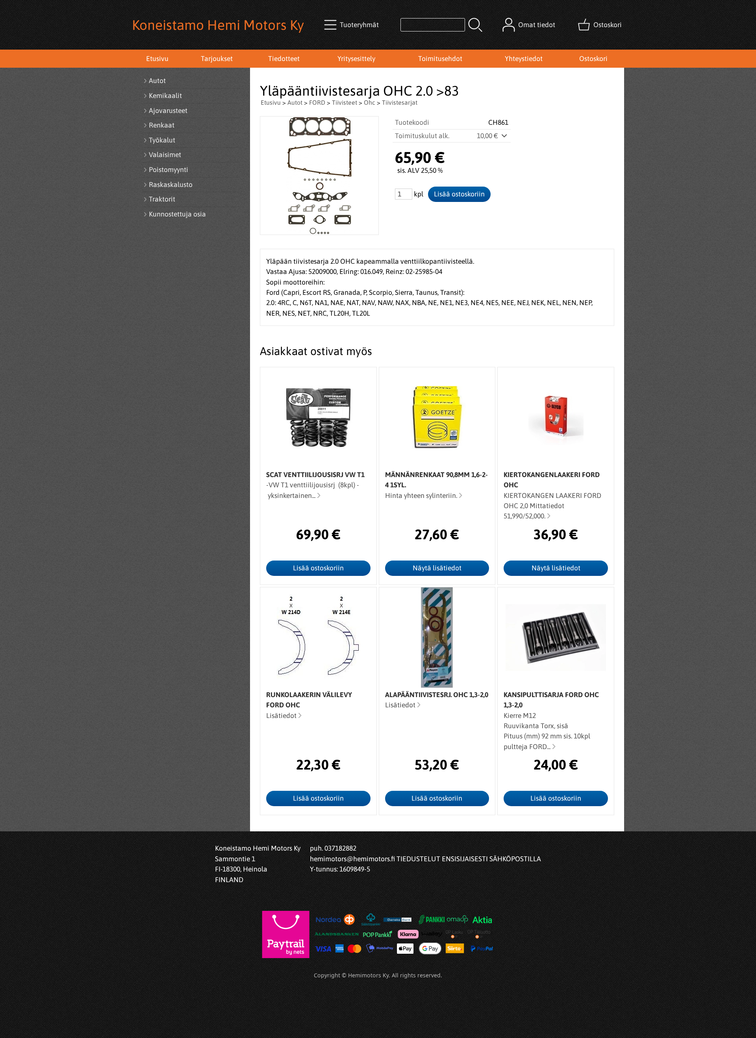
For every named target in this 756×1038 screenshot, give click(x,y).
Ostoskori (593, 59)
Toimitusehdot (440, 59)
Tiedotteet (284, 59)
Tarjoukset (217, 59)
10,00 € (488, 136)
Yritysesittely (356, 59)
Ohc (369, 102)
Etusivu (157, 59)
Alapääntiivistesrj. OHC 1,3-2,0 (436, 695)
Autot (294, 102)
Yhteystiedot (524, 59)
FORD (317, 102)
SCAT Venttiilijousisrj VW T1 (315, 475)
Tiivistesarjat (399, 102)
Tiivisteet (344, 102)
